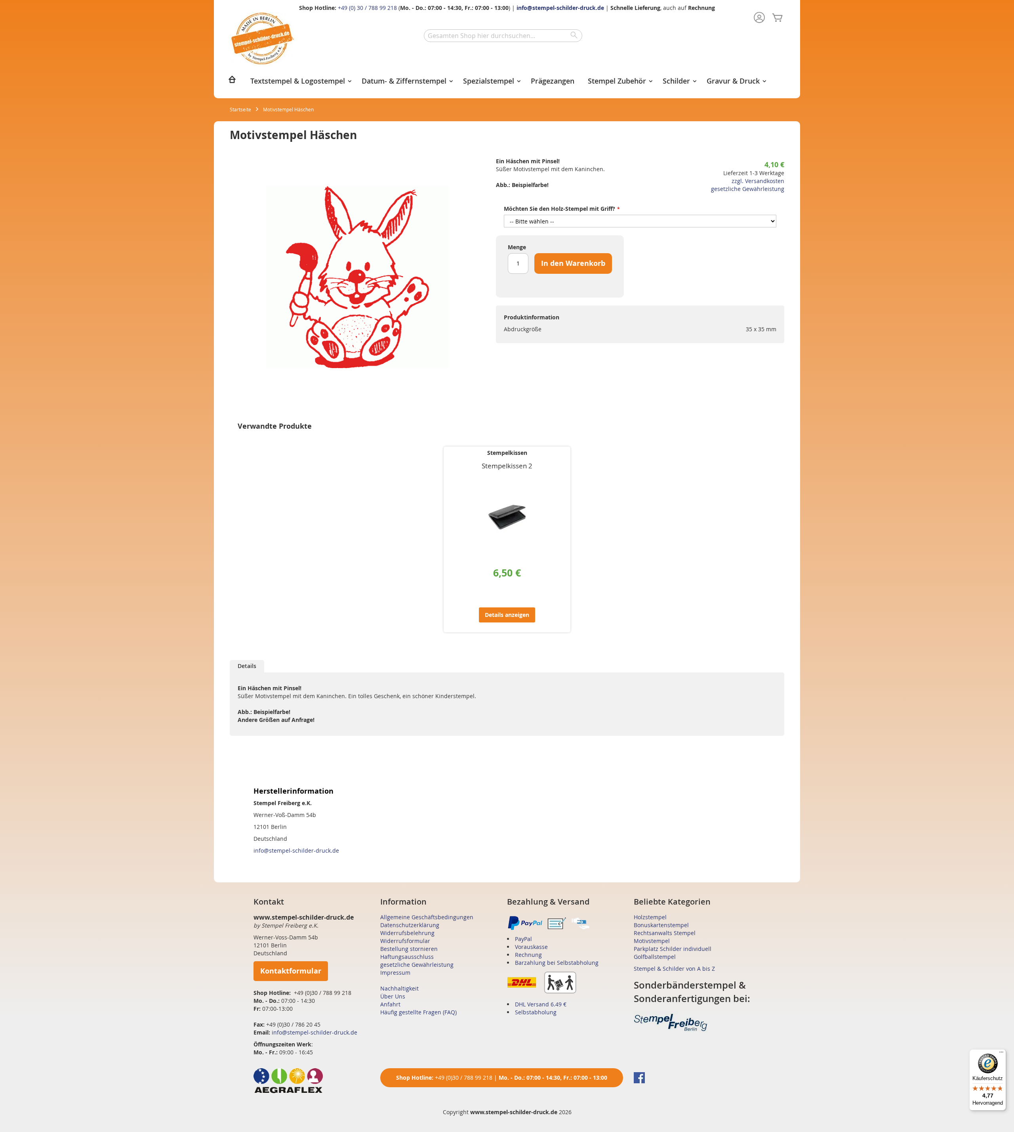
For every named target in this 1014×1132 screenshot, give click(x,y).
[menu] (507, 81)
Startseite (240, 109)
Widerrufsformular (405, 941)
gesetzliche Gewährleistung (747, 189)
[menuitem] (232, 81)
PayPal (523, 939)
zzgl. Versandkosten (758, 181)
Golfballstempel (655, 956)
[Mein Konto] (759, 18)
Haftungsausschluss (407, 956)
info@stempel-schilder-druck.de (560, 7)
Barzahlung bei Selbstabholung (556, 962)
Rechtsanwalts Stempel (665, 933)
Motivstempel (652, 941)
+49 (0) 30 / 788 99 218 (367, 7)
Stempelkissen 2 (507, 465)
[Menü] (1001, 1054)
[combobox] (503, 35)
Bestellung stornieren (409, 949)
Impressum (395, 972)
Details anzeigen (507, 614)
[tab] (247, 666)
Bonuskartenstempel (661, 925)
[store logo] (262, 38)
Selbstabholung (536, 1012)
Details (247, 666)
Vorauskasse (531, 947)
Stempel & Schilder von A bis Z (674, 968)
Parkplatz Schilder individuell (672, 949)
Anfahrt (390, 1004)
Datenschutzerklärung (409, 925)
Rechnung (528, 954)
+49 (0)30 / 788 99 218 (463, 1077)
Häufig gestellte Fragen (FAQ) (418, 1012)
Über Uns (392, 996)
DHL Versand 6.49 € (540, 1004)
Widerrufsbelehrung (407, 933)
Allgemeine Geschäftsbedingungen (426, 917)
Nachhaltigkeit (399, 988)
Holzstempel (650, 917)
